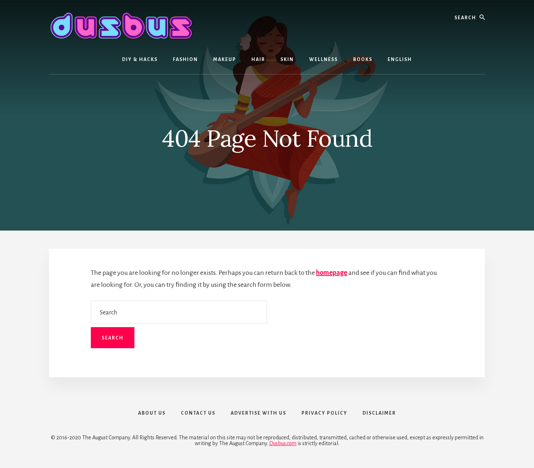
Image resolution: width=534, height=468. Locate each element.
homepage (331, 272)
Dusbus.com (282, 443)
